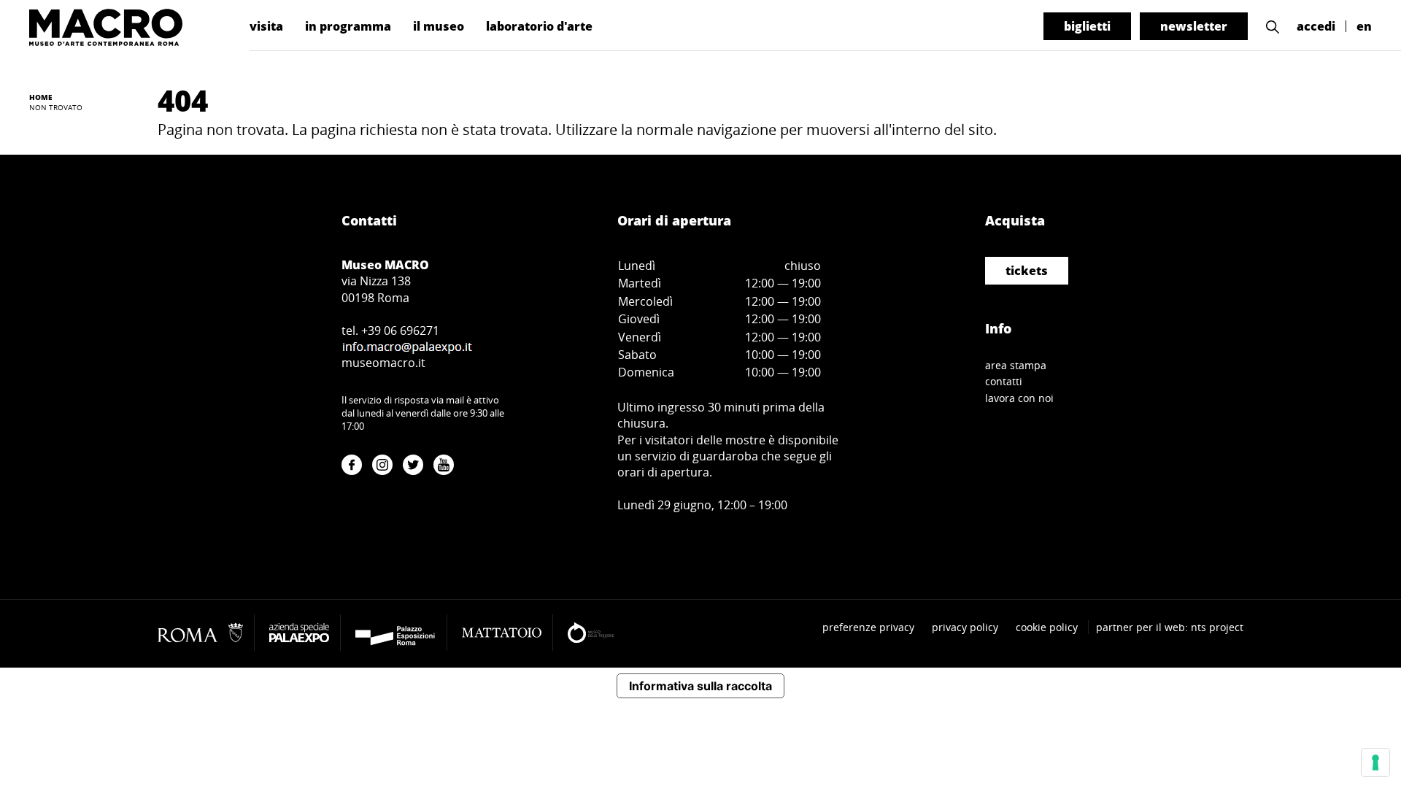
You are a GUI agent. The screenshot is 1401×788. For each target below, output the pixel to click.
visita (266, 26)
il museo (438, 26)
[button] (1272, 26)
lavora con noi (1019, 398)
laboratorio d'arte (539, 26)
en (1364, 26)
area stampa (1015, 365)
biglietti (1087, 26)
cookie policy (1047, 627)
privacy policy (965, 627)
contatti (1003, 381)
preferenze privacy (868, 627)
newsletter (1193, 26)
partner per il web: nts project (1169, 627)
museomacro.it (383, 363)
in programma (348, 26)
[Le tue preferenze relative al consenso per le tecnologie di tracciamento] (1375, 762)
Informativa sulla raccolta (700, 686)
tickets (1027, 271)
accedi (1316, 26)
